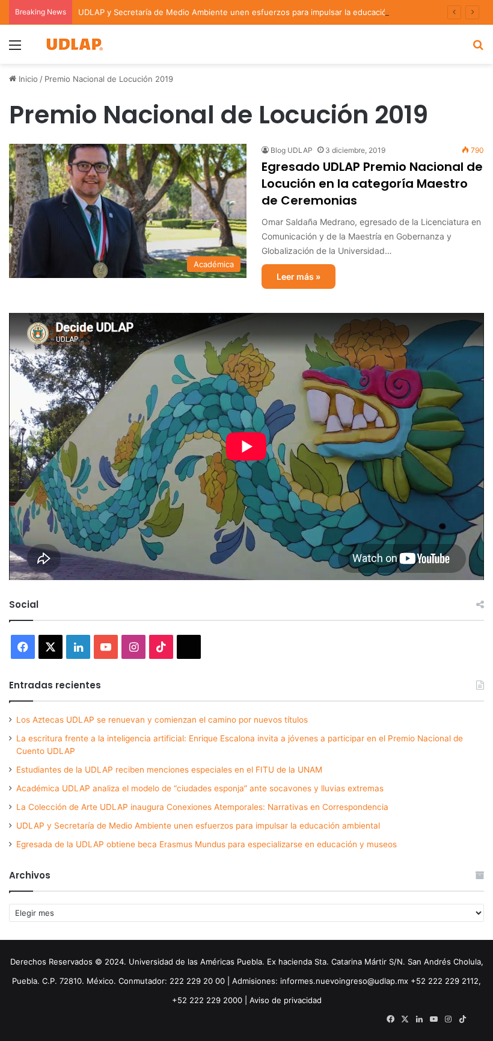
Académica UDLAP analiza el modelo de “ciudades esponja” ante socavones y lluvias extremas (200, 788)
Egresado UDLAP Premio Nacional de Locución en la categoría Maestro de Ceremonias (372, 183)
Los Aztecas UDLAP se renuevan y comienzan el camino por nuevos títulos (162, 719)
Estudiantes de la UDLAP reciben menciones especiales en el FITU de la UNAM (169, 769)
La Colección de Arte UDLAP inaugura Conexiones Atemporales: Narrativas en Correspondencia (202, 807)
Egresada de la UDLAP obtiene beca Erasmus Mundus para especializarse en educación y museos (206, 844)
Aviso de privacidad (286, 1000)
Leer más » (298, 276)
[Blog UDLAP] (74, 44)
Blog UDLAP (292, 150)
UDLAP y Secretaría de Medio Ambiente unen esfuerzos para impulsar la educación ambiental (254, 12)
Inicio (27, 79)
